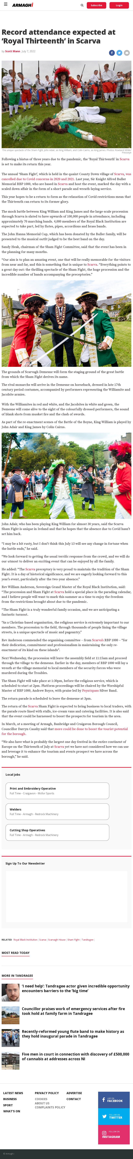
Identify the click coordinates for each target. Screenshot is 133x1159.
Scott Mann (12, 51)
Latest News (13, 1093)
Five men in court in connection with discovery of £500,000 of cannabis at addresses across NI (75, 1056)
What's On (11, 1111)
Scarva (124, 159)
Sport (8, 1105)
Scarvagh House (57, 939)
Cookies (41, 1099)
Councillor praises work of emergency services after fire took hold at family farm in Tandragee (73, 1011)
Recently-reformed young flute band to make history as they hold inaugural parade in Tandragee (73, 1034)
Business (10, 1099)
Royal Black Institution (25, 939)
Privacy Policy (47, 1093)
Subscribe (96, 5)
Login (119, 5)
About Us (42, 1103)
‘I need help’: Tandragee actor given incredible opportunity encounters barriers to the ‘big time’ (76, 988)
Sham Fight (73, 939)
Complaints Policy (50, 1107)
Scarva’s (98, 640)
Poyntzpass (90, 691)
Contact (73, 1099)
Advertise (74, 1093)
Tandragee (87, 939)
